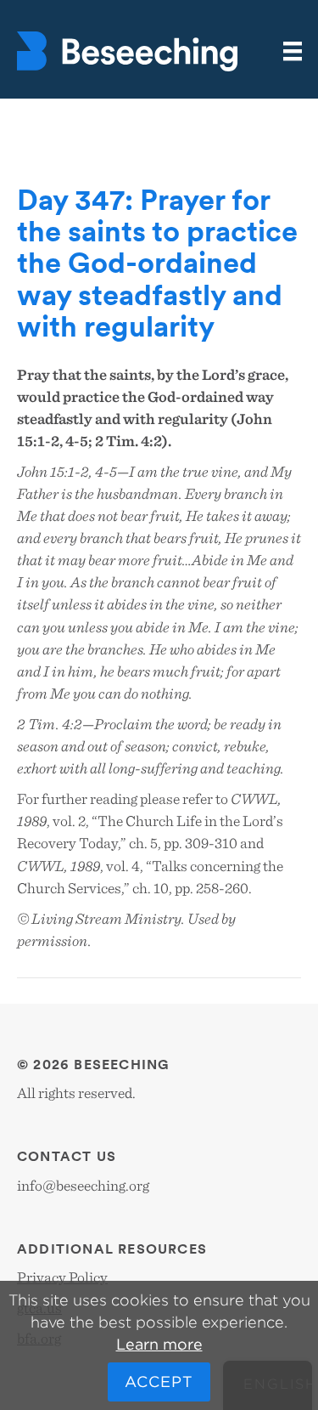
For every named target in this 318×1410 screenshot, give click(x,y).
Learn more (159, 1344)
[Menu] (292, 51)
